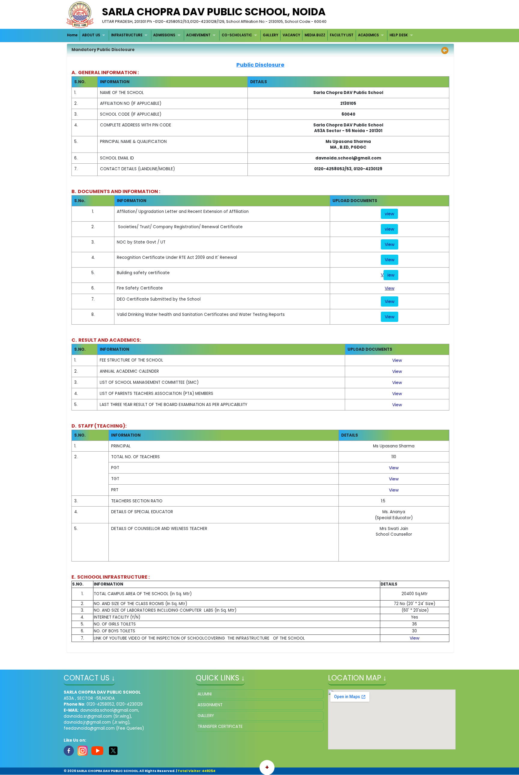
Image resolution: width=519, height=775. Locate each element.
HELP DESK (399, 35)
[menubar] (241, 35)
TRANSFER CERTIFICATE (220, 726)
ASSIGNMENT (210, 705)
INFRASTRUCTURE (126, 35)
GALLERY (270, 35)
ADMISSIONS (164, 35)
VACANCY (291, 35)
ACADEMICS (368, 35)
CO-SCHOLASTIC (237, 35)
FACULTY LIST (342, 35)
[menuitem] (72, 35)
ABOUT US (91, 35)
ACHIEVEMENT (198, 35)
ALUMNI (205, 694)
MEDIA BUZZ (315, 35)
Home (72, 35)
